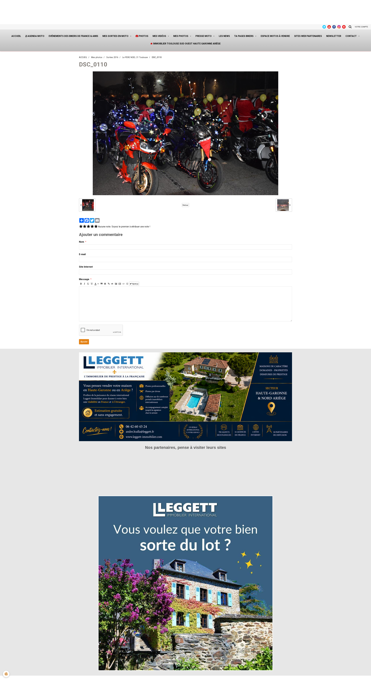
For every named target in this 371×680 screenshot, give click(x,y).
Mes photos (181, 36)
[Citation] (101, 284)
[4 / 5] (92, 227)
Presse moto (203, 36)
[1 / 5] (80, 227)
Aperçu (135, 284)
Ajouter (84, 341)
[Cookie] (6, 674)
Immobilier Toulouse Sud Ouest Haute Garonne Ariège (187, 43)
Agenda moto (35, 36)
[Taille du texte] (92, 284)
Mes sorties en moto (115, 36)
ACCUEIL (83, 57)
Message (84, 279)
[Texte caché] (112, 284)
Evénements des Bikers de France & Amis (73, 36)
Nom (81, 241)
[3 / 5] (88, 227)
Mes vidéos (160, 36)
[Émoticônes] (127, 284)
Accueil (16, 36)
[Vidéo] (120, 284)
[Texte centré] (105, 284)
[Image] (116, 284)
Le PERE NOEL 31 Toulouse (135, 57)
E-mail (82, 254)
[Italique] (84, 284)
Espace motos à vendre (275, 36)
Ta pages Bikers (244, 36)
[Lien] (109, 284)
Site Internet (86, 266)
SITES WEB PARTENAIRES (308, 36)
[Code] (124, 284)
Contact (351, 36)
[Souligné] (88, 284)
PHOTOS (143, 36)
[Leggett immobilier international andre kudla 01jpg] (185, 583)
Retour (185, 205)
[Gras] (81, 284)
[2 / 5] (84, 227)
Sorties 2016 (112, 57)
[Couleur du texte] (97, 284)
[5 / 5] (96, 227)
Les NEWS (224, 36)
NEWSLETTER (333, 36)
